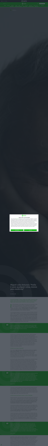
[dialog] (24, 223)
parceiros (17, 218)
